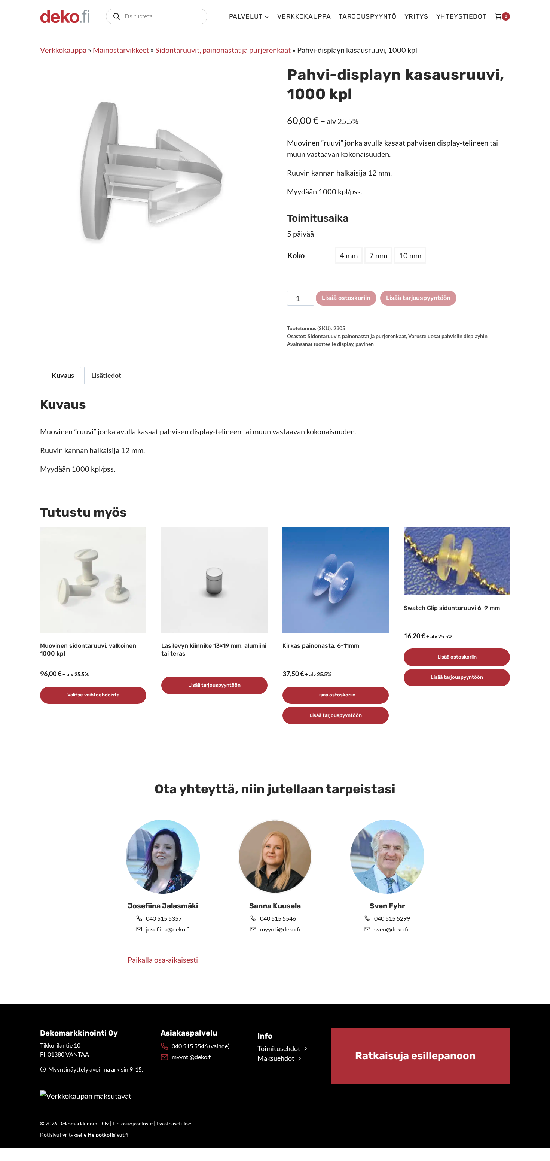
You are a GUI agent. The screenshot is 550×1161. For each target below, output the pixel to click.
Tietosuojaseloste (132, 1123)
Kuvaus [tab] (63, 375)
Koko (296, 255)
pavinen (364, 344)
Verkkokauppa (304, 16)
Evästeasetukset (174, 1123)
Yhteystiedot (461, 16)
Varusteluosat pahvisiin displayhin (448, 336)
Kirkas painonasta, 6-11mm (320, 645)
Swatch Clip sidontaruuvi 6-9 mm (452, 607)
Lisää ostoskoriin (346, 297)
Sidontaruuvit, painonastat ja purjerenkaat (223, 49)
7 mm (378, 255)
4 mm (349, 255)
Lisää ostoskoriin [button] (335, 694)
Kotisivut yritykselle (84, 1134)
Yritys (416, 16)
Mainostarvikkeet (121, 49)
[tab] (151, 274)
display (345, 344)
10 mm (410, 255)
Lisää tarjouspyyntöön (418, 297)
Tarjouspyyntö (367, 16)
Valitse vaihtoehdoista (93, 694)
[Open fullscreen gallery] (256, 275)
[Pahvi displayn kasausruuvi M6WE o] (151, 170)
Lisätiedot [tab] (106, 375)
